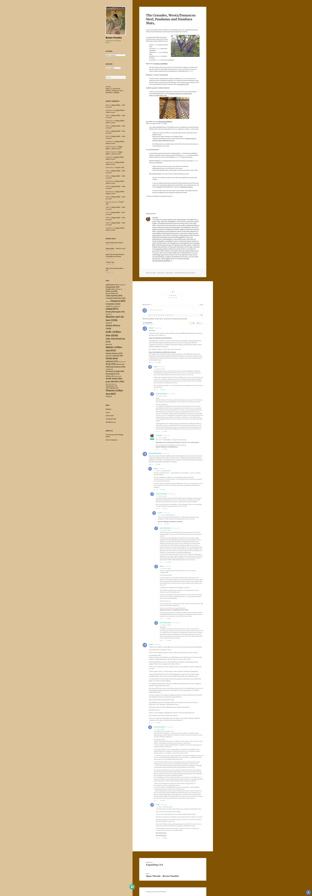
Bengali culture (112, 289)
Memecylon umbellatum (165, 121)
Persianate (112, 374)
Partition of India (115, 371)
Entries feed (110, 415)
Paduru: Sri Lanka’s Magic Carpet (158, 95)
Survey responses (111, 440)
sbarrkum (161, 273)
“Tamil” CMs (120, 167)
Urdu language (112, 388)
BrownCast (116, 88)
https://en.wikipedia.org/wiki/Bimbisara (167, 447)
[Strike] (156, 315)
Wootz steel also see (191, 138)
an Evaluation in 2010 (182, 84)
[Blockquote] (163, 315)
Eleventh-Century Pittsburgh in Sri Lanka (163, 140)
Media (112, 358)
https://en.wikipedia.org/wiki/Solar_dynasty (162, 352)
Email (108, 88)
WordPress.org (110, 422)
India (109, 323)
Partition (109, 369)
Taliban (114, 384)
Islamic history (114, 353)
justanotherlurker (170, 515)
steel (165, 185)
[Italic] (152, 315)
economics (113, 304)
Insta (121, 90)
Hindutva (109, 314)
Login (201, 304)
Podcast (108, 90)
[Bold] (150, 315)
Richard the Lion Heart (187, 187)
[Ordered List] (159, 315)
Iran (109, 344)
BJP (120, 289)
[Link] (168, 315)
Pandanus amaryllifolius (161, 63)
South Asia (117, 376)
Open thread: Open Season (114, 242)
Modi (110, 364)
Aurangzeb (121, 284)
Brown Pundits (114, 37)
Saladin (159, 187)
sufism (108, 384)
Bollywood (111, 291)
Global (112, 308)
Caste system (114, 296)
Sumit (164, 396)
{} (170, 315)
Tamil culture (111, 386)
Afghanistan (112, 285)
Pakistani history (115, 367)
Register (108, 409)
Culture (108, 301)
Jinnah (109, 356)
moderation (122, 361)
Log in (108, 412)
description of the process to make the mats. (180, 93)
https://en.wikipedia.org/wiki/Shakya (160, 338)
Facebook (115, 90)
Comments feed (111, 419)
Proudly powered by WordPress (156, 892)
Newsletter (109, 92)
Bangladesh (112, 287)
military (112, 361)
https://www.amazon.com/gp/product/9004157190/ (174, 610)
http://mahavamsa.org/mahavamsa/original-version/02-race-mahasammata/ (177, 442)
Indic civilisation (190, 273)
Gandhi (109, 306)
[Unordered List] (161, 315)
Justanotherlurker (166, 471)
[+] (172, 315)
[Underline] (154, 315)
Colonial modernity (115, 298)
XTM (109, 396)
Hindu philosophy (115, 312)
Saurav (163, 369)
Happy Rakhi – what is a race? (115, 248)
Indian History (180, 273)
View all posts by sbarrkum (161, 260)
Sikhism (110, 376)
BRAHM (116, 92)
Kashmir (118, 356)
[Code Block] (166, 315)
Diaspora (118, 301)
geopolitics (116, 306)
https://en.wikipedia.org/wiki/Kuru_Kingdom (170, 521)
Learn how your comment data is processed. (175, 319)
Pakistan (120, 364)
